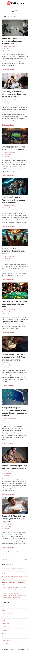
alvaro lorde (7, 49)
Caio (5, 421)
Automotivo (5, 607)
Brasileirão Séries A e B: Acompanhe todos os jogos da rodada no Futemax (13, 200)
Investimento (6, 623)
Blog (3, 610)
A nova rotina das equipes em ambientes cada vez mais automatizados (13, 41)
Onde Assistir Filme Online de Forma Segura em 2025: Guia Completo (13, 519)
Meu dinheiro (6, 627)
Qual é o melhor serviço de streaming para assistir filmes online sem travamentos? (14, 357)
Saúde (4, 633)
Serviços (4, 637)
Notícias (4, 630)
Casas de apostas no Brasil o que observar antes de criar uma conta (14, 304)
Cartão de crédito (7, 613)
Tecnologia (6, 51)
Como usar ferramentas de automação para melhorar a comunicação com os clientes (13, 571)
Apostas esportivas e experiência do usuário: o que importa (13, 251)
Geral (3, 620)
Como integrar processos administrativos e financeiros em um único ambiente (14, 94)
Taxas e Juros (6, 640)
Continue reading (7, 69)
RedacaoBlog (7, 154)
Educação (5, 617)
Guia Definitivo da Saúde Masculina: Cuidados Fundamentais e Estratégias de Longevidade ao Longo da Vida (14, 595)
